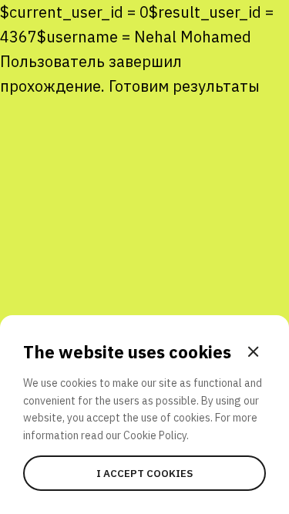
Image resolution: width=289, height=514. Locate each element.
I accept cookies (144, 473)
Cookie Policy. (156, 435)
